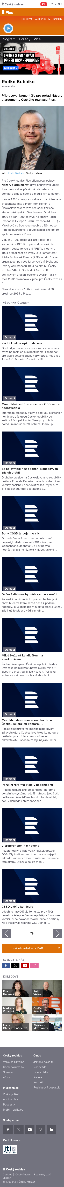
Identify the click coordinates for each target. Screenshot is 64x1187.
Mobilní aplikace (13, 1109)
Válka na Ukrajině (13, 1062)
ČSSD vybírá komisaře (17, 906)
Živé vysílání (10, 1094)
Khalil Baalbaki (16, 173)
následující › (57, 933)
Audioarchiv (42, 19)
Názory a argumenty (15, 184)
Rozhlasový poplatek (46, 1087)
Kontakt (38, 1082)
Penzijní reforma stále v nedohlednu (27, 784)
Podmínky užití (42, 1174)
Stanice (8, 1072)
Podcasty (9, 1104)
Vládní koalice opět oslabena (22, 343)
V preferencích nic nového (20, 845)
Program (26, 19)
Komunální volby (13, 1067)
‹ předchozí (6, 933)
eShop (7, 1077)
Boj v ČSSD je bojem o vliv (21, 533)
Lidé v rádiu (40, 1072)
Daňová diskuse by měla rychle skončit (30, 594)
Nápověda (39, 1067)
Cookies (7, 1174)
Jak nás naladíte (43, 1062)
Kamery (57, 19)
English (7, 1177)
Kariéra (37, 1077)
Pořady (24, 39)
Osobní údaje (23, 1174)
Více (39, 39)
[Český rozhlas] (13, 4)
